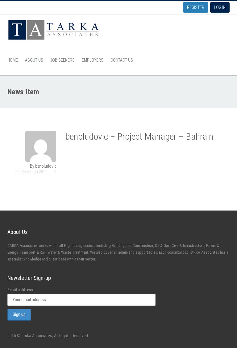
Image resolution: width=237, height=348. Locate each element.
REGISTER (195, 7)
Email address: (21, 289)
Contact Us (121, 60)
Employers (92, 60)
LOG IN (220, 7)
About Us (34, 60)
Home (12, 60)
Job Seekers (62, 60)
